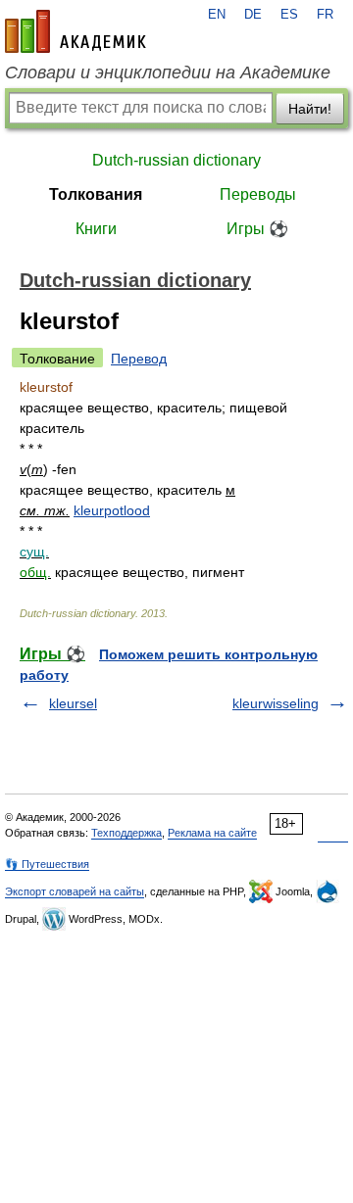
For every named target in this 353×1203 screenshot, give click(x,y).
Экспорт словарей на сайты (74, 891)
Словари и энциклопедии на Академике (167, 72)
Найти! (309, 109)
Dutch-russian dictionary (176, 160)
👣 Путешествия (47, 864)
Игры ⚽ (257, 228)
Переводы (258, 194)
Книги (96, 228)
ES (289, 15)
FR (325, 15)
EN (217, 15)
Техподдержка (126, 833)
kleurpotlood (112, 510)
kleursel (73, 703)
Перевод (139, 358)
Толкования (95, 194)
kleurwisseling (275, 703)
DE (253, 15)
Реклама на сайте (212, 833)
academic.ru (75, 31)
